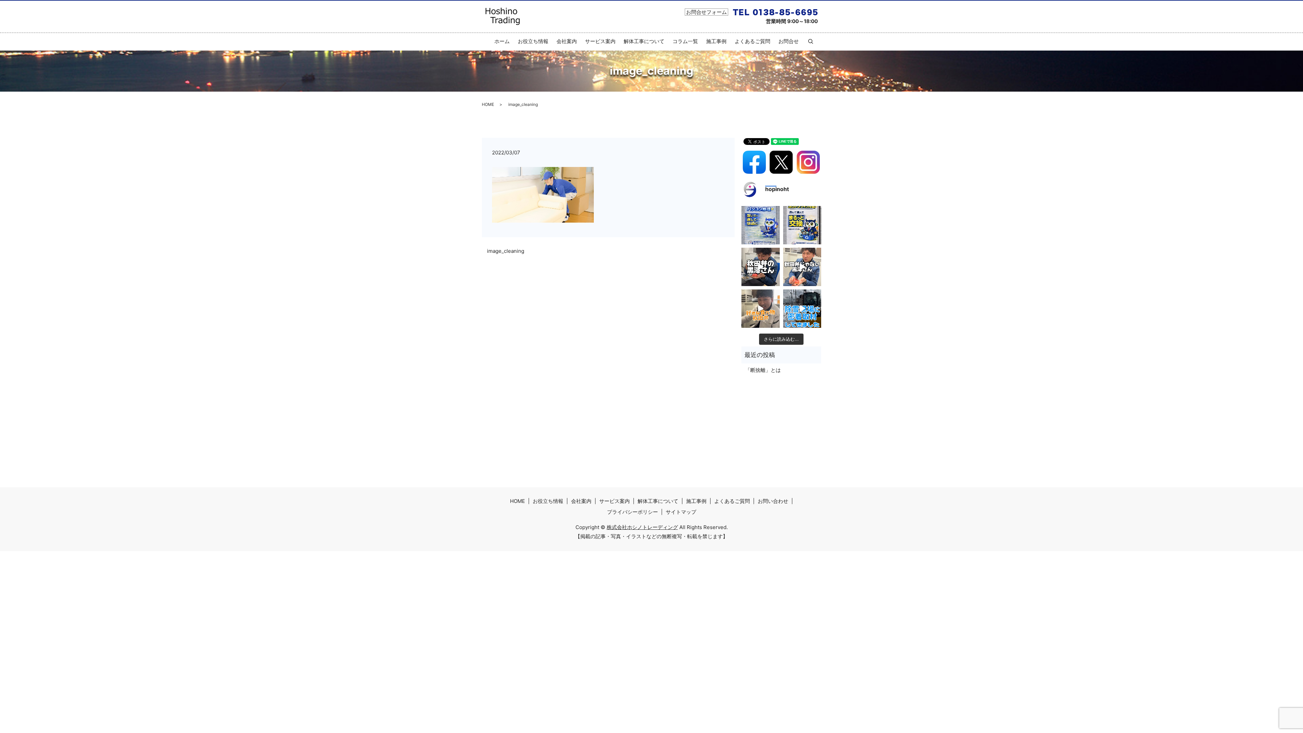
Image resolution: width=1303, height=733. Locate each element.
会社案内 (566, 41)
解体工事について (644, 41)
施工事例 (716, 41)
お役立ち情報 (533, 41)
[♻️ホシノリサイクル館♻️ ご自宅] (802, 225)
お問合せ (788, 41)
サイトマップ (681, 512)
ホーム (502, 41)
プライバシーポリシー (632, 512)
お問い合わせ (773, 501)
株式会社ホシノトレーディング (642, 527)
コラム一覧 (685, 41)
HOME (488, 104)
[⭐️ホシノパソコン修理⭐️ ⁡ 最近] (760, 225)
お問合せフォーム (706, 12)
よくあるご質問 (752, 41)
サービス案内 (600, 41)
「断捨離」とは (763, 370)
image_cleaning (505, 251)
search (808, 41)
